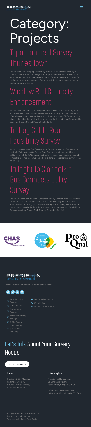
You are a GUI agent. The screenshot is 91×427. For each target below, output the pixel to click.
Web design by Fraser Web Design (22, 419)
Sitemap (27, 416)
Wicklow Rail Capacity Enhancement (41, 97)
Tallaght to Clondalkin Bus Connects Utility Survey (41, 179)
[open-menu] (81, 8)
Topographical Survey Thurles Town (41, 58)
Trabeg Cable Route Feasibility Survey (38, 135)
